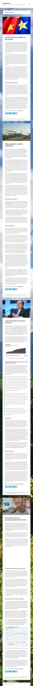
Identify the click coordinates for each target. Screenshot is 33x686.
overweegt (7, 438)
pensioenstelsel (22, 677)
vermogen (6, 678)
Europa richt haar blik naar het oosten (15, 38)
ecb (18, 492)
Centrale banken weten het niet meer (15, 322)
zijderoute (23, 119)
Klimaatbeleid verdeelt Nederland (14, 145)
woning (9, 678)
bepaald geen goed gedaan (18, 621)
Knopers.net (6, 3)
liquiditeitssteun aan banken (16, 437)
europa (18, 119)
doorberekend (21, 181)
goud (9, 493)
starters (26, 677)
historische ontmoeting (17, 42)
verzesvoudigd (14, 328)
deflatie (17, 492)
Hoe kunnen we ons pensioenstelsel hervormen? (15, 519)
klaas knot (15, 677)
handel (20, 119)
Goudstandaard (20, 110)
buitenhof (12, 677)
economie (14, 119)
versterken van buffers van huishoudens (12, 525)
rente (18, 493)
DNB (26, 648)
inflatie (11, 493)
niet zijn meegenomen (16, 162)
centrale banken (13, 492)
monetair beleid (14, 493)
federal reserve (23, 492)
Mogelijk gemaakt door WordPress (10, 684)
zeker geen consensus (16, 250)
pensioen (18, 677)
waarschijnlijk (19, 270)
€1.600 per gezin (22, 252)
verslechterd (9, 603)
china (11, 119)
